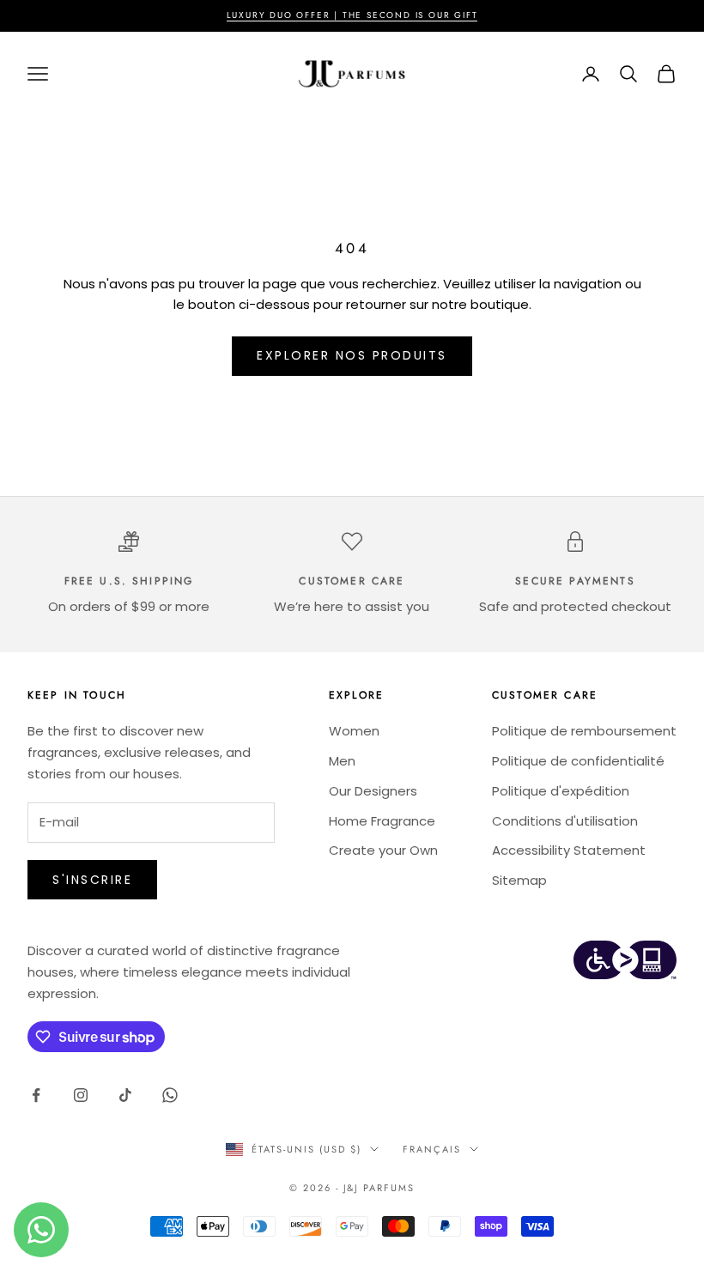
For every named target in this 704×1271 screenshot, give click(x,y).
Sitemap (519, 880)
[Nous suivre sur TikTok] (125, 1095)
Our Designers (373, 791)
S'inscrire (92, 879)
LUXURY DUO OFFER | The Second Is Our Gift (352, 15)
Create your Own (383, 850)
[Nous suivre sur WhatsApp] (170, 1095)
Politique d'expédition (560, 791)
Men (342, 761)
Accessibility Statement (569, 850)
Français (432, 1149)
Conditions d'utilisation (565, 821)
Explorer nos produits (352, 355)
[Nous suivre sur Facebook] (36, 1095)
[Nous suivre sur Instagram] (80, 1095)
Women (354, 731)
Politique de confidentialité (578, 761)
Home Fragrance (382, 821)
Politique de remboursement (584, 731)
